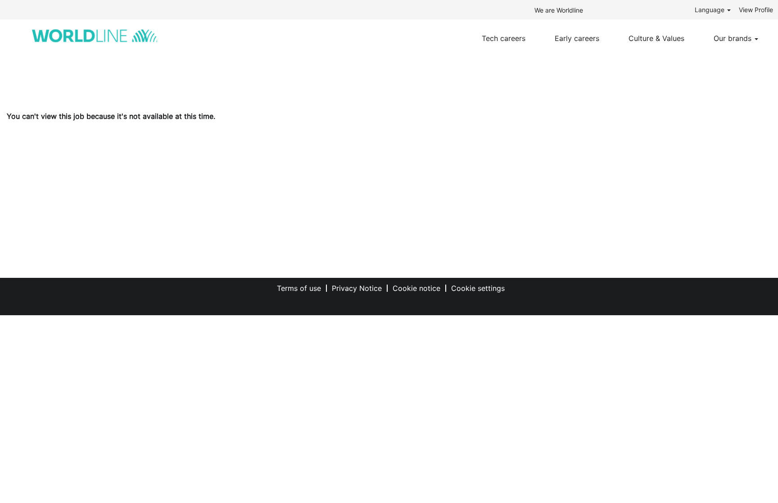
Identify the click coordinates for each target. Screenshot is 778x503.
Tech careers (503, 38)
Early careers (577, 38)
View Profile (756, 10)
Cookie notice (416, 288)
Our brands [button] (734, 38)
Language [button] (710, 10)
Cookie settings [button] (478, 288)
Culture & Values (656, 38)
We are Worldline (558, 10)
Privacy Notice (357, 288)
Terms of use (299, 288)
